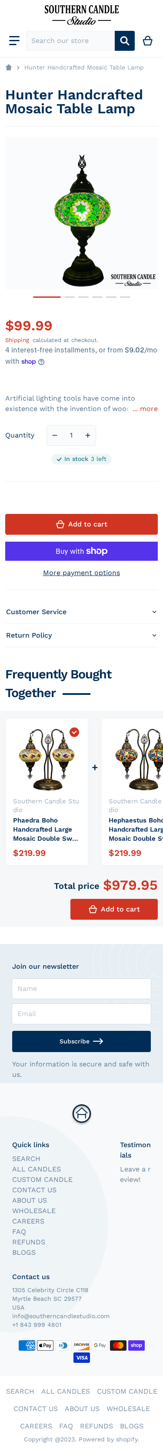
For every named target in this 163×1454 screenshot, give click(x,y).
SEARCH (26, 1159)
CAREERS (28, 1221)
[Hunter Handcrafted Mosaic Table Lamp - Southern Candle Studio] (47, 297)
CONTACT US (34, 1190)
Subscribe (75, 1041)
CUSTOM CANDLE (42, 1179)
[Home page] (8, 67)
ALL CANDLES (36, 1169)
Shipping (17, 340)
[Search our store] (125, 41)
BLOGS (24, 1252)
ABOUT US (29, 1200)
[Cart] (148, 41)
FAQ (19, 1231)
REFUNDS (28, 1242)
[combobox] (70, 41)
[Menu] (14, 40)
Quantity (19, 435)
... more (145, 409)
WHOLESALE (34, 1211)
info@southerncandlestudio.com (61, 1316)
